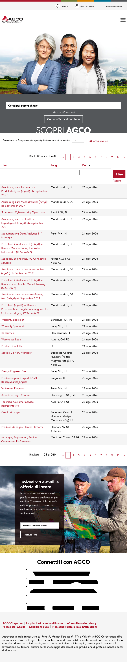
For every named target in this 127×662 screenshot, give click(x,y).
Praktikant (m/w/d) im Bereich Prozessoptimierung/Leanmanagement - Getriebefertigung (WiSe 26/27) (24, 309)
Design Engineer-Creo (14, 371)
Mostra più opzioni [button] (64, 112)
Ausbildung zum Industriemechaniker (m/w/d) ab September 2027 (22, 271)
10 (118, 156)
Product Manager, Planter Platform (22, 426)
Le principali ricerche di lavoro (44, 623)
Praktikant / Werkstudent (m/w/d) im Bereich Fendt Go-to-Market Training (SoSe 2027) (23, 283)
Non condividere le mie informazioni (74, 626)
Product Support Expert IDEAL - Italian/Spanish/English (20, 380)
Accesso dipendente (114, 6)
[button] (106, 20)
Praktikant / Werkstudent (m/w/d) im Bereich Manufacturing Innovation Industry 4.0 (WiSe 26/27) (22, 248)
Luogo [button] (54, 165)
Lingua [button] (64, 6)
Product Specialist (12, 346)
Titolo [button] (4, 165)
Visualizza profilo (87, 6)
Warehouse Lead (11, 339)
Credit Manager (10, 412)
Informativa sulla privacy (81, 623)
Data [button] (85, 165)
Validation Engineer (12, 388)
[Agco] (12, 19)
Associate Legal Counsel (15, 395)
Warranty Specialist (12, 319)
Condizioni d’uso (39, 626)
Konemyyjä (7, 332)
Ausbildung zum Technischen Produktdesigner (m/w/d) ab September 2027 (24, 191)
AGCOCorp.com (12, 623)
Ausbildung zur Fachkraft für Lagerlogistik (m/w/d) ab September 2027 (22, 222)
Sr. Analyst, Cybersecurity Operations (23, 212)
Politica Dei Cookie (13, 626)
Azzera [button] (117, 180)
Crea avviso (100, 140)
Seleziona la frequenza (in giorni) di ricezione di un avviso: (37, 140)
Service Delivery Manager (16, 352)
